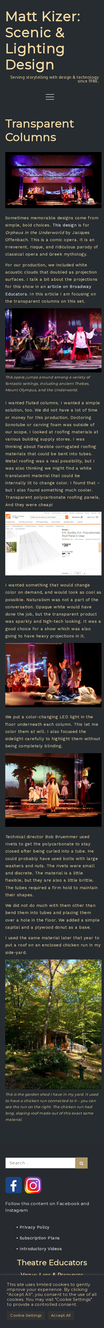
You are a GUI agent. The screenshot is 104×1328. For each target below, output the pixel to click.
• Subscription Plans (38, 1238)
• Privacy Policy (33, 1227)
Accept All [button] (61, 1315)
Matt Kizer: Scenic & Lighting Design (43, 40)
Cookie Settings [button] (26, 1315)
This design (64, 225)
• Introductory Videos (39, 1248)
